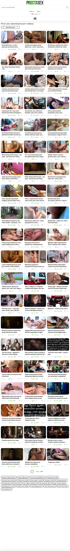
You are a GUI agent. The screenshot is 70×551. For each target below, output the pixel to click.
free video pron (6, 489)
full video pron (6, 483)
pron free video (62, 486)
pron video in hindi (36, 480)
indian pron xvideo (23, 486)
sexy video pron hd (50, 486)
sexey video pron (23, 477)
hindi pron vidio (49, 480)
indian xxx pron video (59, 483)
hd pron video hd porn (8, 477)
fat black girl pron (61, 480)
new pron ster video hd (9, 480)
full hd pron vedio (52, 477)
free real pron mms (44, 483)
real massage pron (36, 486)
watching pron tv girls (8, 486)
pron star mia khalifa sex (38, 477)
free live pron (17, 483)
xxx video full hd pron (30, 483)
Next (37, 471)
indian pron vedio (23, 480)
